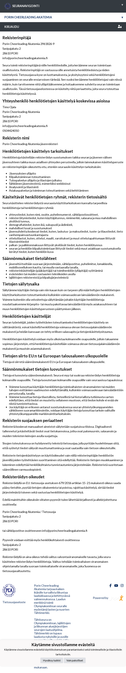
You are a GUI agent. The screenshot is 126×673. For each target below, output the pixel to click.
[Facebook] (109, 585)
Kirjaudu (11, 27)
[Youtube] (115, 585)
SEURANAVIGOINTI (67, 5)
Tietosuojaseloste (14, 602)
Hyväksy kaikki (52, 660)
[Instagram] (121, 585)
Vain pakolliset (74, 660)
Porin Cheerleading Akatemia (63, 17)
